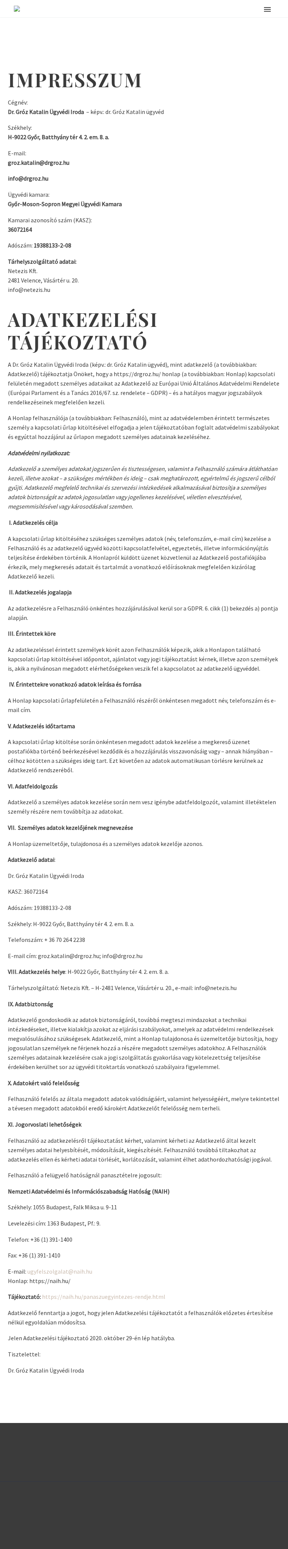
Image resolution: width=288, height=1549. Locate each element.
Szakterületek (178, 20)
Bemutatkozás (247, 20)
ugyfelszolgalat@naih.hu (59, 1271)
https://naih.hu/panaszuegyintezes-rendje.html (103, 1296)
